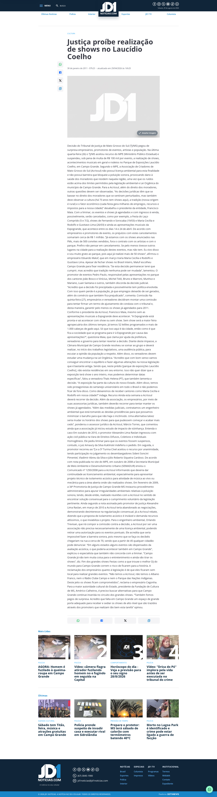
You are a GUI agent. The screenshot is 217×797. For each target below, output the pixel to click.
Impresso (138, 775)
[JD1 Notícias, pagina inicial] (49, 772)
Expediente (167, 783)
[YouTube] (168, 4)
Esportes (126, 14)
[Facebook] (154, 4)
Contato (166, 779)
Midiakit (166, 775)
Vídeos (151, 775)
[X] (163, 4)
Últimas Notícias (49, 14)
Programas (153, 771)
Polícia (72, 14)
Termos (166, 771)
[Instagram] (159, 4)
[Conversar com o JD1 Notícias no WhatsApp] (209, 789)
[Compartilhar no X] (60, 80)
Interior (91, 14)
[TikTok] (172, 4)
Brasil (122, 771)
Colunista (171, 14)
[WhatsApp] (177, 4)
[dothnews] (173, 794)
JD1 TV (148, 14)
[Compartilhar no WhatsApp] (60, 64)
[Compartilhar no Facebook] (60, 72)
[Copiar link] (60, 89)
